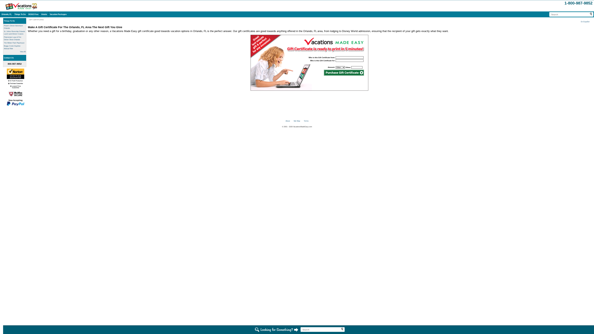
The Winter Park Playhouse (14, 43)
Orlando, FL (7, 14)
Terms (306, 121)
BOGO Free (33, 14)
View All (23, 52)
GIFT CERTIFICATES (36, 20)
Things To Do (20, 14)
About (288, 121)
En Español (585, 22)
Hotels (44, 14)
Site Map (297, 121)
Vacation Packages (58, 14)
